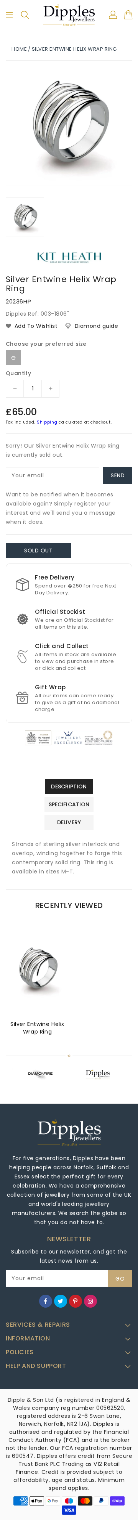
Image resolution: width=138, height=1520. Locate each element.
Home (19, 49)
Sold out (38, 550)
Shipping (47, 422)
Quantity (18, 373)
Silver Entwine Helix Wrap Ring (37, 1027)
